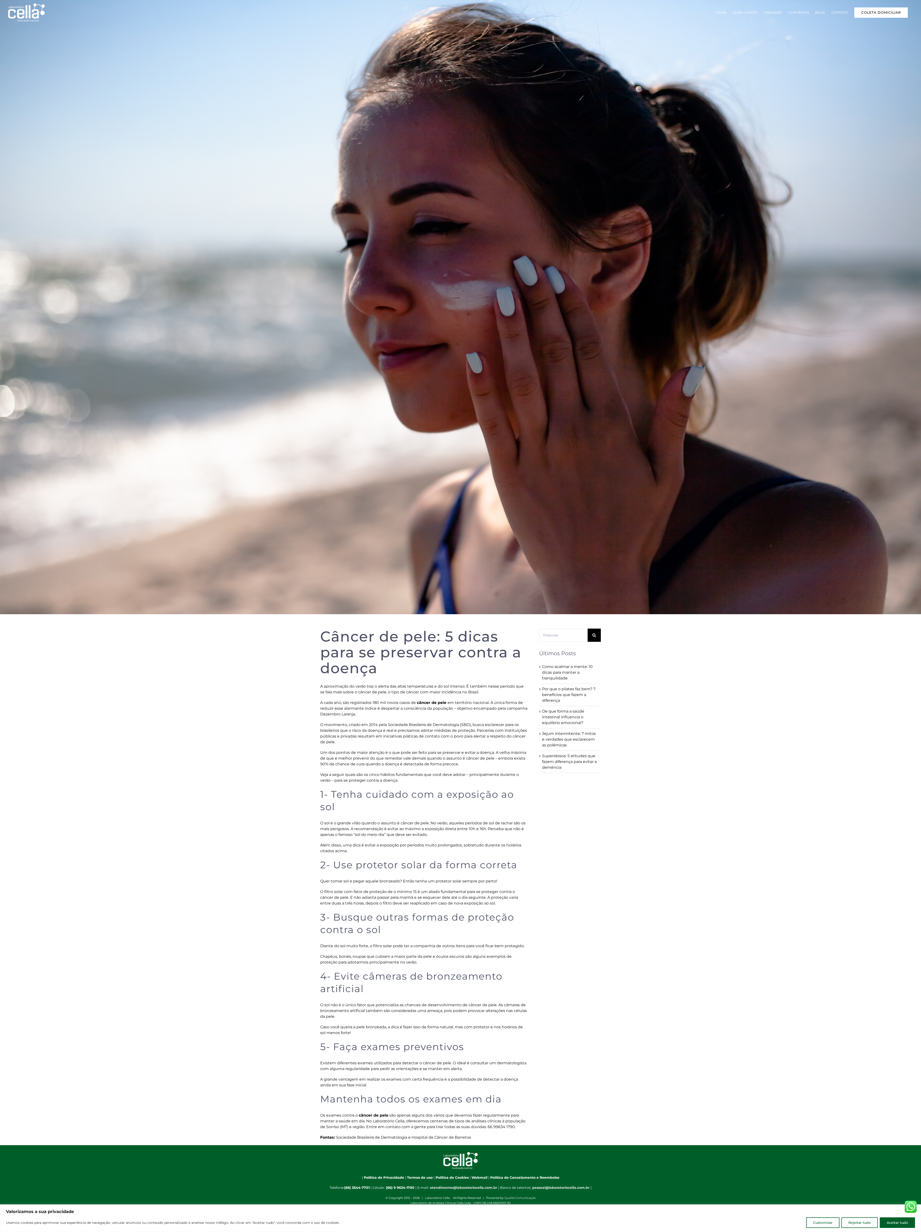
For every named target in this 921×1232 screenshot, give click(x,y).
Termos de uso (420, 1177)
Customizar (822, 1222)
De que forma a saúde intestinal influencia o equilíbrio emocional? (563, 717)
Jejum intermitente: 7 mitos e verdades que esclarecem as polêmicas (569, 739)
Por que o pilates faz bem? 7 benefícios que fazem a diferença (569, 695)
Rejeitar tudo (859, 1222)
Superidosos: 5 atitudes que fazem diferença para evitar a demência (569, 762)
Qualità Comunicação (520, 1198)
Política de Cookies (452, 1177)
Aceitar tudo (897, 1222)
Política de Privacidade (384, 1177)
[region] (460, 1218)
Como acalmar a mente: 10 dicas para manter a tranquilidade (567, 672)
